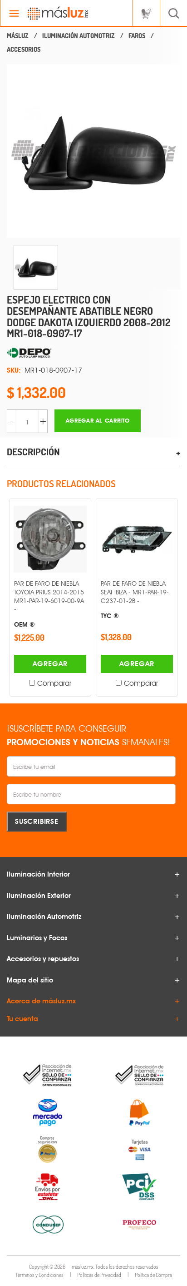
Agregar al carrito (98, 420)
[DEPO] (93, 353)
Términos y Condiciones (39, 1274)
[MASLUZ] (18, 36)
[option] (93, 151)
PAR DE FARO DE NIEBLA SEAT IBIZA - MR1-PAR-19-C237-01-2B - (135, 599)
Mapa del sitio (30, 980)
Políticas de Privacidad (99, 1274)
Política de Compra (153, 1274)
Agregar (50, 663)
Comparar (54, 683)
